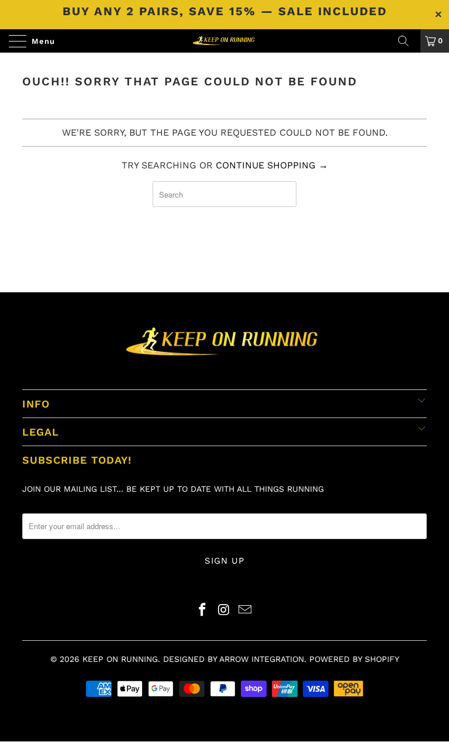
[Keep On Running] (224, 41)
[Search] (407, 41)
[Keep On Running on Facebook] (202, 611)
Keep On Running (120, 659)
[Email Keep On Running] (245, 611)
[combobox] (225, 194)
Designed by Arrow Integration (233, 659)
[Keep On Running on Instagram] (224, 611)
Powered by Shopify (354, 659)
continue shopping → (272, 165)
